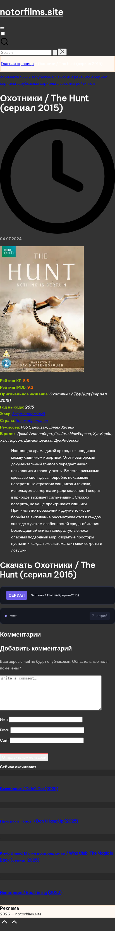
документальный (15, 76)
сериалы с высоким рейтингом (67, 83)
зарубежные (43, 76)
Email (4, 729)
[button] (54, 52)
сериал (100, 76)
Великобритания (32, 420)
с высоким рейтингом (74, 76)
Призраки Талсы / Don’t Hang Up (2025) (39, 821)
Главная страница (17, 63)
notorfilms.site (31, 11)
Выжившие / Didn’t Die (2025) (29, 788)
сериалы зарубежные (19, 83)
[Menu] (2, 28)
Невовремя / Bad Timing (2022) (31, 892)
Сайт (4, 740)
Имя (4, 719)
